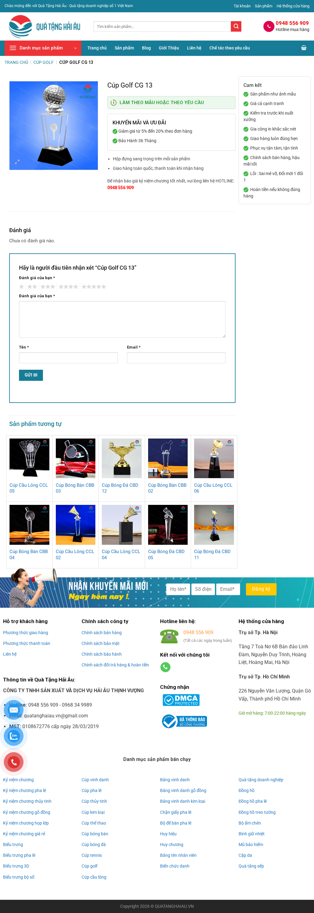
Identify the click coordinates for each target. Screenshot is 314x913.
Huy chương (171, 844)
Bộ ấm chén (250, 823)
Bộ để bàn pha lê (175, 823)
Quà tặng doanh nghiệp (261, 779)
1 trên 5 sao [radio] (20, 287)
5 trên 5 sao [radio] (93, 287)
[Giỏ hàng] (304, 48)
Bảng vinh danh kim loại (182, 801)
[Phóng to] (17, 163)
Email (133, 347)
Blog (146, 48)
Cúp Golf (43, 62)
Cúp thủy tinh (94, 801)
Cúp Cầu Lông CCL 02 (75, 554)
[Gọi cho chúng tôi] (165, 667)
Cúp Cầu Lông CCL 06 (213, 488)
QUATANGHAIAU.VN (174, 906)
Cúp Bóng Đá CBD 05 (166, 554)
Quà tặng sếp (251, 866)
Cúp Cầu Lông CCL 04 (121, 554)
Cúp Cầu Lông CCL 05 (29, 488)
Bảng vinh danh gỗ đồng (183, 790)
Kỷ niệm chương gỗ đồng (26, 812)
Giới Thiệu (169, 48)
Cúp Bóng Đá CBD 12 (120, 488)
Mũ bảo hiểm (251, 844)
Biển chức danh (175, 866)
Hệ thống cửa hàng (293, 6)
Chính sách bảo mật (101, 643)
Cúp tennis (92, 855)
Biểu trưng (13, 844)
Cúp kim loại (93, 812)
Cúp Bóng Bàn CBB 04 (29, 554)
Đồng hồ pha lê (253, 801)
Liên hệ (194, 48)
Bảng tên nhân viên (178, 855)
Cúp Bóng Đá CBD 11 (212, 554)
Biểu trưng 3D (16, 866)
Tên (24, 347)
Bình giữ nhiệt (252, 833)
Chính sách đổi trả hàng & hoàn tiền (115, 664)
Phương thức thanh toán (26, 643)
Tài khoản (242, 6)
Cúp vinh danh (95, 779)
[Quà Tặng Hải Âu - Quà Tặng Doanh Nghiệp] (44, 26)
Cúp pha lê (91, 790)
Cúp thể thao (94, 823)
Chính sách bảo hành (102, 654)
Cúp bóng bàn (95, 833)
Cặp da (245, 855)
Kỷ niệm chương (18, 779)
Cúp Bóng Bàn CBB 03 (75, 488)
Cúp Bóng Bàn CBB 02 (167, 488)
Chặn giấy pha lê (175, 812)
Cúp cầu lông (94, 877)
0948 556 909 (120, 187)
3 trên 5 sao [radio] (47, 287)
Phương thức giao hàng (25, 632)
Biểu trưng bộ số (18, 877)
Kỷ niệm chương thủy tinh (27, 801)
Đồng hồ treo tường (257, 812)
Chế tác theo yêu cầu (229, 48)
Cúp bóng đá (94, 844)
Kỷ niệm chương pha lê (24, 790)
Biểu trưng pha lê (19, 855)
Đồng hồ (247, 790)
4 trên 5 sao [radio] (67, 287)
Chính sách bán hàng (102, 632)
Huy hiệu (168, 833)
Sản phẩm (263, 6)
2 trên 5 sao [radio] (31, 287)
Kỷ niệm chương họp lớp (26, 823)
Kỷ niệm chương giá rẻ (24, 833)
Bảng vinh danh (175, 779)
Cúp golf (90, 866)
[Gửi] (236, 26)
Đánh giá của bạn (37, 277)
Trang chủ (97, 48)
